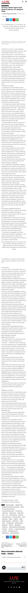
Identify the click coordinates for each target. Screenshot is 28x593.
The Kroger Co (4, 529)
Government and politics (6, 516)
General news (20, 514)
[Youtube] (19, 587)
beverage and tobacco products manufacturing (10, 506)
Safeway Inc (11, 525)
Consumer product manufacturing (8, 508)
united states (4, 531)
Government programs (9, 504)
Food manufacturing (13, 514)
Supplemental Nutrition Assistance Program (17, 527)
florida (3, 514)
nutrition (21, 521)
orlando (3, 523)
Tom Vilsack (11, 529)
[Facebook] (7, 19)
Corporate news (5, 512)
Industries (10, 519)
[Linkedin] (14, 587)
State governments (18, 504)
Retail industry (4, 525)
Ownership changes (10, 523)
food (7, 514)
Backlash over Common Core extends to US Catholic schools (21, 545)
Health (23, 516)
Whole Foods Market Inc (14, 533)
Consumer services (18, 510)
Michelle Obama (15, 521)
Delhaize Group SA (12, 512)
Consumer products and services (8, 510)
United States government (13, 531)
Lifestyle (20, 519)
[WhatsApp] (17, 19)
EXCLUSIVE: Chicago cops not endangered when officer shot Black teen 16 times (7, 545)
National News (5, 5)
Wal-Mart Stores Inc (5, 533)
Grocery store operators (16, 516)
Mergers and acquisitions (6, 521)
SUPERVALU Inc (5, 527)
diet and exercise (20, 512)
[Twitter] (10, 19)
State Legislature (18, 525)
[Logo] (14, 578)
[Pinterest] (14, 19)
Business (22, 506)
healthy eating (4, 519)
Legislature (16, 519)
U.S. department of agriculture (19, 529)
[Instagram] (11, 587)
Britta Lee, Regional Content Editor (9, 13)
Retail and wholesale (19, 523)
